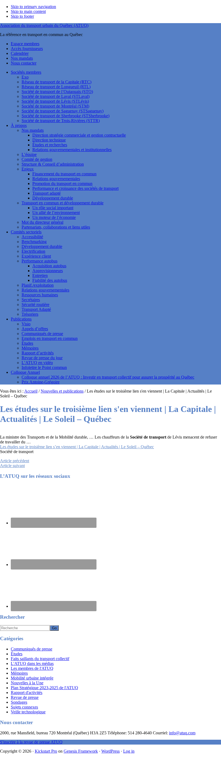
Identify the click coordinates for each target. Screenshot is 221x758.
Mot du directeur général (42, 222)
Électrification (33, 251)
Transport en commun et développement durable (62, 203)
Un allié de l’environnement (56, 212)
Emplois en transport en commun (50, 338)
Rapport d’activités (38, 353)
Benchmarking (34, 241)
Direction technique (49, 140)
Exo (25, 77)
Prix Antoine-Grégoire (41, 382)
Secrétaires (31, 299)
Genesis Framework (81, 751)
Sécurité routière (35, 304)
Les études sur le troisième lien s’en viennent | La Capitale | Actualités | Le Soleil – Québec (77, 446)
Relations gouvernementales (56, 178)
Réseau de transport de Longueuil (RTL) (56, 86)
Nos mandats (33, 130)
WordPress (110, 751)
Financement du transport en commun (64, 174)
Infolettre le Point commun (44, 367)
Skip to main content (28, 11)
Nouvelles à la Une (27, 683)
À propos (19, 125)
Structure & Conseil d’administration (53, 164)
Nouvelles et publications (62, 391)
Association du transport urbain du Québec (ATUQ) (44, 25)
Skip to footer (22, 16)
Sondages (19, 702)
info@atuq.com (182, 733)
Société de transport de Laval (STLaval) (55, 96)
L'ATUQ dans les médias (32, 663)
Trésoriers (30, 314)
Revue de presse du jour (42, 357)
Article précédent (14, 460)
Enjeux (28, 169)
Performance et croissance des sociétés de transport (75, 188)
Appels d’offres (35, 328)
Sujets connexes (24, 707)
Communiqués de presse (42, 333)
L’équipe (29, 154)
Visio (26, 324)
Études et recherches (49, 145)
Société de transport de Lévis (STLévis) (55, 101)
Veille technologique (28, 712)
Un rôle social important (52, 207)
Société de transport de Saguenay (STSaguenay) (62, 111)
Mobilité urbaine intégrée (32, 678)
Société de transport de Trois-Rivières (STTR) (61, 120)
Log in (128, 751)
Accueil (30, 391)
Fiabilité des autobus (49, 280)
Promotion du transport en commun (62, 183)
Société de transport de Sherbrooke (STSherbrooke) (65, 115)
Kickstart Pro (46, 751)
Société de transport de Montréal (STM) (55, 106)
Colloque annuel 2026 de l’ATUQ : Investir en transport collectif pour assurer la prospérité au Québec (108, 377)
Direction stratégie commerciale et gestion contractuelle (79, 135)
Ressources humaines (40, 295)
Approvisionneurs (47, 270)
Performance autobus (39, 261)
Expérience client (36, 256)
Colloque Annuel (25, 372)
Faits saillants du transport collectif (40, 658)
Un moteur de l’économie (54, 217)
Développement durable (52, 198)
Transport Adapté (36, 309)
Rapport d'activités (26, 692)
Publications (21, 319)
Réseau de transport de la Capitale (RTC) (56, 82)
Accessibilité (32, 236)
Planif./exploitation (38, 285)
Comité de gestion (37, 159)
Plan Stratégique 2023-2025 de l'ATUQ (44, 687)
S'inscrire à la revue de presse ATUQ (31, 742)
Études (27, 343)
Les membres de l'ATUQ (32, 668)
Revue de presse (25, 697)
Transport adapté (46, 193)
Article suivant (12, 465)
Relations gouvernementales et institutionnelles (72, 149)
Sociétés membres (26, 72)
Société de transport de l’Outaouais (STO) (57, 91)
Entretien (40, 275)
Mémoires (30, 348)
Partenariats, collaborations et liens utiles (56, 227)
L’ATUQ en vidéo (37, 362)
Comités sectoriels (26, 232)
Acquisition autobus (49, 266)
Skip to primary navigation (33, 6)
